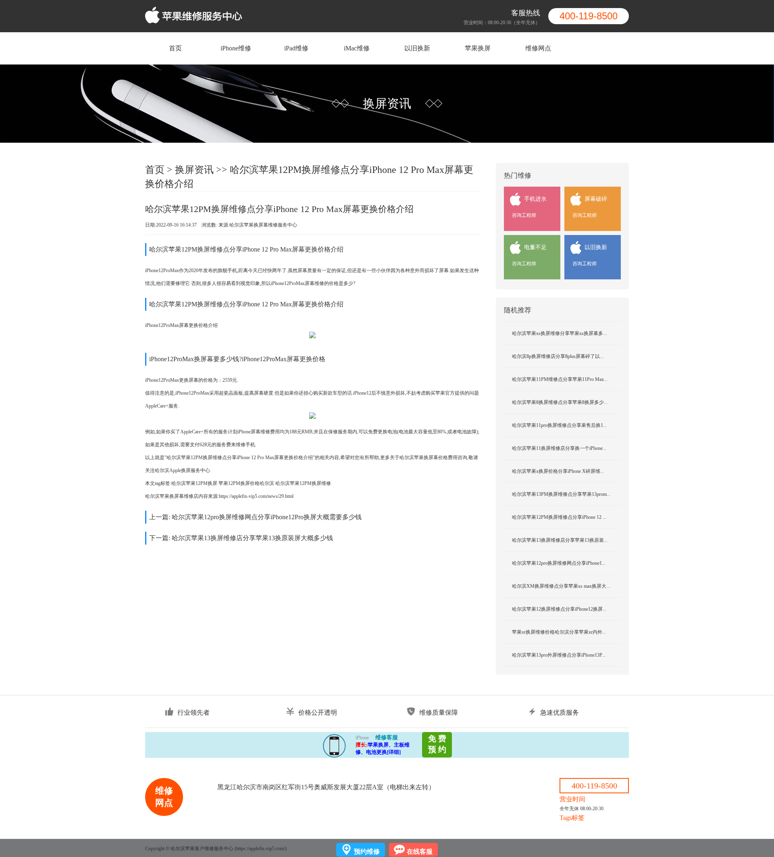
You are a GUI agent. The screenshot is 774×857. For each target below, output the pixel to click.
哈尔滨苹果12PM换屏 (194, 483)
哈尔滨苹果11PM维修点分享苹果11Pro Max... (560, 379)
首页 (175, 48)
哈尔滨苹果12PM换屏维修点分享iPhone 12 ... (559, 517)
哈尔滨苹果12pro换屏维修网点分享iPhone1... (558, 563)
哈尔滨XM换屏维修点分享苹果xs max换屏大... (561, 586)
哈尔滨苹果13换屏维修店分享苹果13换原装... (560, 540)
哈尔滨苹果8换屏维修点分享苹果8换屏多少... (560, 402)
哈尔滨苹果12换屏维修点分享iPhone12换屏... (559, 609)
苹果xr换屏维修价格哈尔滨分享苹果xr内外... (559, 632)
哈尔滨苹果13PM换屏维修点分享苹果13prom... (561, 494)
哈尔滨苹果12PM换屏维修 (303, 483)
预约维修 (367, 851)
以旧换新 (417, 48)
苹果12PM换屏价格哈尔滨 (246, 483)
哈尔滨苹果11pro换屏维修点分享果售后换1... (559, 425)
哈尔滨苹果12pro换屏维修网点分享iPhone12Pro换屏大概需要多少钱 (267, 517)
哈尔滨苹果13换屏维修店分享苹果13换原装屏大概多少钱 (252, 538)
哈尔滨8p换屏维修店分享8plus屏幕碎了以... (557, 356)
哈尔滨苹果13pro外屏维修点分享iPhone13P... (558, 655)
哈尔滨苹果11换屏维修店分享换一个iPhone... (559, 448)
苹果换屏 (478, 48)
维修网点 (538, 48)
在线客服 (420, 851)
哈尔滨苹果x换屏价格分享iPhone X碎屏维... (558, 471)
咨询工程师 (524, 215)
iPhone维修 (236, 48)
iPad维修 (296, 48)
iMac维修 (357, 48)
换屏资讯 (194, 169)
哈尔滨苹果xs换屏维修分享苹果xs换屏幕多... (559, 333)
